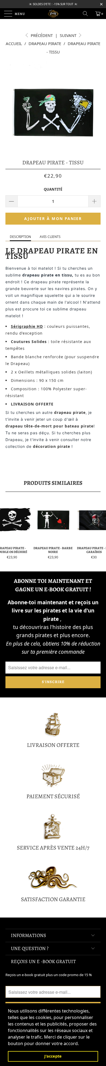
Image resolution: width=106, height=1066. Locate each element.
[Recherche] (87, 13)
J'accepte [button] (53, 1056)
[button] (81, 1044)
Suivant (68, 35)
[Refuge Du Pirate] (53, 13)
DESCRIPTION (20, 236)
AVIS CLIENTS (50, 236)
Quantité (53, 189)
